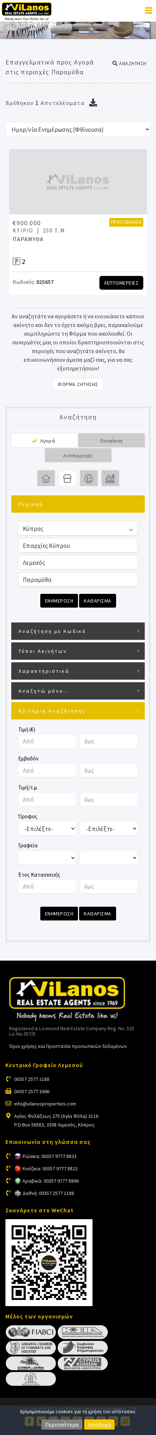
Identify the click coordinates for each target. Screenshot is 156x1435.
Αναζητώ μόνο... (44, 691)
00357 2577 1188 (31, 1079)
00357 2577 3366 (31, 1091)
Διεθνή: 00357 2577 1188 (48, 1193)
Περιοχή (31, 504)
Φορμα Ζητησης (78, 384)
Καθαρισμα (97, 600)
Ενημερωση (59, 600)
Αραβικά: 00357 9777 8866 (50, 1181)
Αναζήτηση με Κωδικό (52, 631)
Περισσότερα (62, 1424)
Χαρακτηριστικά (44, 671)
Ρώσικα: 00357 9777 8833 (49, 1156)
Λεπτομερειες (121, 283)
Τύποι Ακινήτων (43, 651)
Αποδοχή (99, 1424)
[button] (129, 63)
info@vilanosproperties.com (45, 1103)
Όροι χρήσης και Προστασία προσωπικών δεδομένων (68, 1046)
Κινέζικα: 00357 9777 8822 (50, 1168)
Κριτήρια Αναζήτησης (52, 711)
